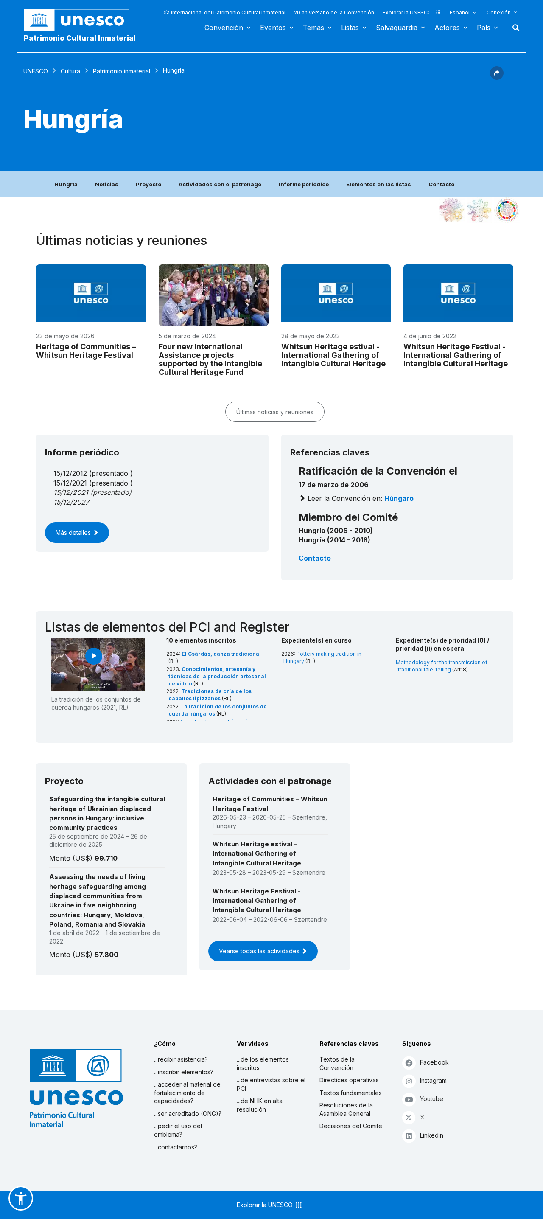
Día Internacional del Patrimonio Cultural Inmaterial (223, 12)
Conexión (499, 12)
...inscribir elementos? (183, 1072)
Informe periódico (304, 184)
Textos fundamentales (350, 1092)
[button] (497, 77)
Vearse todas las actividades (260, 951)
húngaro (399, 498)
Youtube (431, 1098)
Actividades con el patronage (220, 184)
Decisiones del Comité (350, 1125)
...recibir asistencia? (181, 1059)
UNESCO (35, 71)
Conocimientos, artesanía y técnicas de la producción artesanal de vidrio (217, 676)
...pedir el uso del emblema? (178, 1130)
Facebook (434, 1062)
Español (460, 12)
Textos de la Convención (337, 1063)
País (483, 27)
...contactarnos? (175, 1147)
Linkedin (431, 1135)
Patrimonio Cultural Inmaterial (80, 38)
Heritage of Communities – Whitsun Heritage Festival (86, 351)
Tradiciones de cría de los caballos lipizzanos (210, 695)
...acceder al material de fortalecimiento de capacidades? (187, 1092)
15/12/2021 (70, 492)
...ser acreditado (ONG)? (187, 1113)
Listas (350, 27)
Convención (223, 27)
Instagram (433, 1080)
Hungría (66, 184)
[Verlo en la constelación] (452, 210)
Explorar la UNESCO (407, 12)
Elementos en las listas (378, 184)
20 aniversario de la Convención (334, 12)
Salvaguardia (396, 27)
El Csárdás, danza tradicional (221, 654)
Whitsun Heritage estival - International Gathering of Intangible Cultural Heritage (333, 355)
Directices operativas (349, 1080)
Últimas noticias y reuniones (274, 412)
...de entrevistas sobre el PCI (271, 1084)
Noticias (106, 184)
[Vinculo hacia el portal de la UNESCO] (81, 20)
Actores (447, 27)
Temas (313, 27)
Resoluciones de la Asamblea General (346, 1109)
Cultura (70, 71)
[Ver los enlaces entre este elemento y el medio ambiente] (479, 210)
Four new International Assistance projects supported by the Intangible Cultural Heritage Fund (210, 359)
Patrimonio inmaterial (121, 71)
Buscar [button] (513, 27)
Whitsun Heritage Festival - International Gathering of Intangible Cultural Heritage (455, 355)
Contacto (441, 184)
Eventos (273, 27)
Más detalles (74, 532)
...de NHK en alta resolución (260, 1105)
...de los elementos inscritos (263, 1063)
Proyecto (148, 184)
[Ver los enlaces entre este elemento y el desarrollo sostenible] (507, 210)
